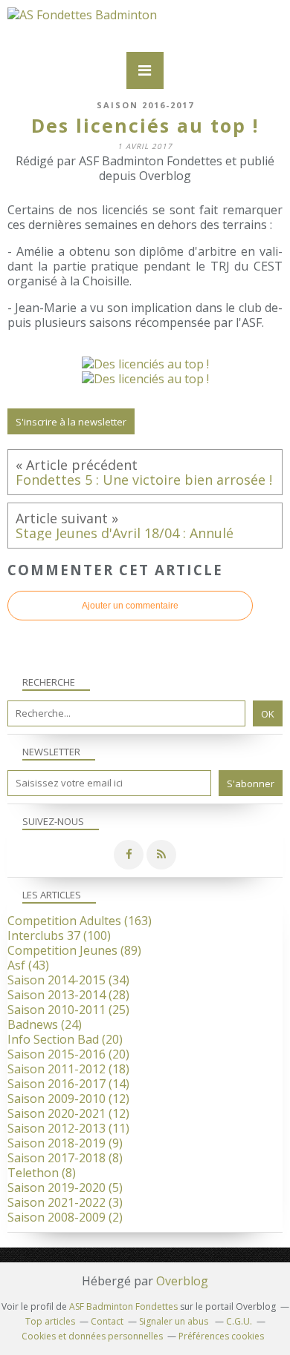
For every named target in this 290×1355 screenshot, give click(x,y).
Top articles (50, 1321)
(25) (68, 1009)
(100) (59, 935)
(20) (65, 1039)
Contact (107, 1321)
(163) (79, 920)
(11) (68, 1128)
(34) (68, 980)
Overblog (182, 1281)
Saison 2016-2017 (145, 104)
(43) (28, 965)
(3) (65, 1202)
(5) (65, 1187)
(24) (44, 1024)
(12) (68, 1098)
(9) (65, 1143)
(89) (74, 950)
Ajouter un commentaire (130, 605)
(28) (68, 995)
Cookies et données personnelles (92, 1336)
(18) (68, 1069)
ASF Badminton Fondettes (123, 1306)
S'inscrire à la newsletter (71, 421)
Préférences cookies (221, 1336)
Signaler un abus (174, 1321)
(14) (68, 1084)
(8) (65, 1158)
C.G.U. (239, 1321)
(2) (65, 1217)
